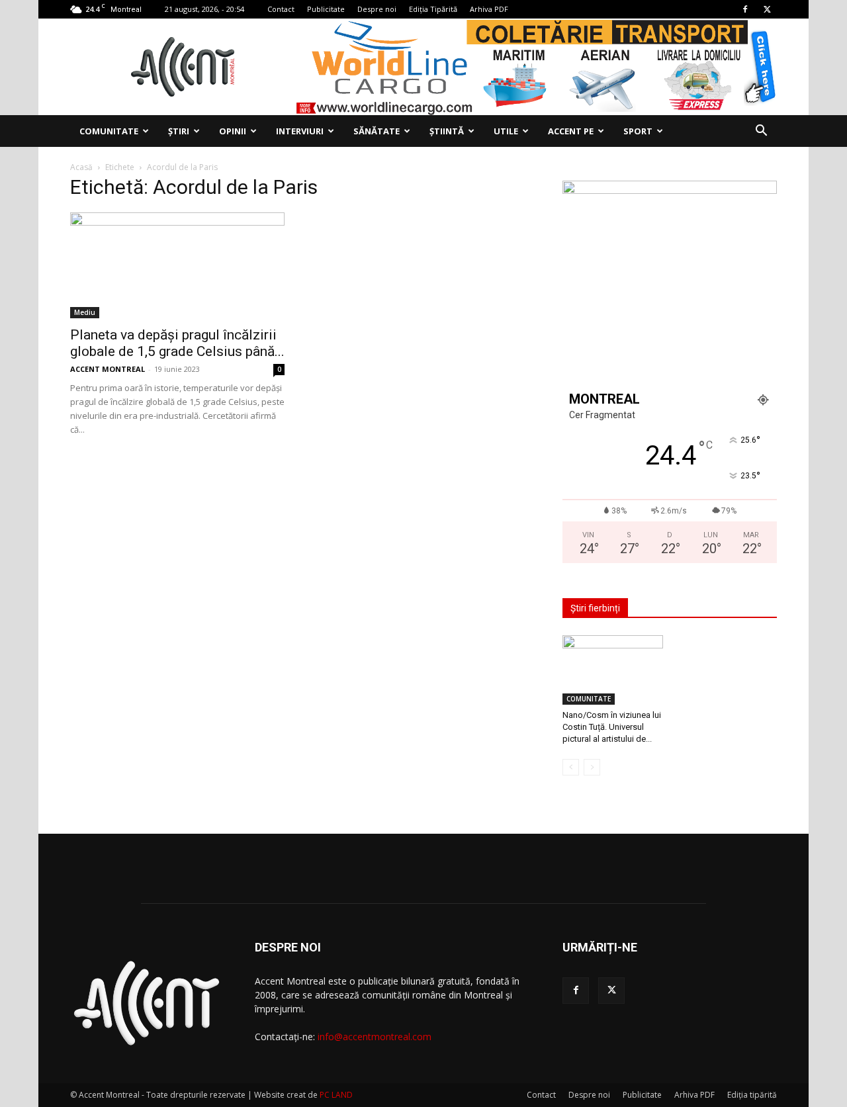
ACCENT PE (571, 131)
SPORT (637, 131)
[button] (761, 132)
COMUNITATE (108, 131)
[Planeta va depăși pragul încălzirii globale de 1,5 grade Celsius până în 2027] (177, 265)
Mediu (84, 312)
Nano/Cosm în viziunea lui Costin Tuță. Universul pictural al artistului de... (611, 727)
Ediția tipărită (752, 1094)
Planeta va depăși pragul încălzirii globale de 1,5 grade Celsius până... (177, 343)
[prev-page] (570, 767)
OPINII (232, 131)
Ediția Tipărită (433, 9)
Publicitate (326, 9)
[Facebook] (745, 9)
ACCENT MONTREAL (107, 369)
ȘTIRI (178, 131)
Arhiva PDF (489, 9)
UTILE (506, 131)
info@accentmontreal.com (374, 1036)
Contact (280, 9)
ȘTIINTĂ (446, 131)
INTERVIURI (300, 131)
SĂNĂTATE (376, 131)
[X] (767, 9)
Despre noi (376, 9)
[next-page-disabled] (592, 767)
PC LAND (336, 1094)
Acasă (81, 167)
